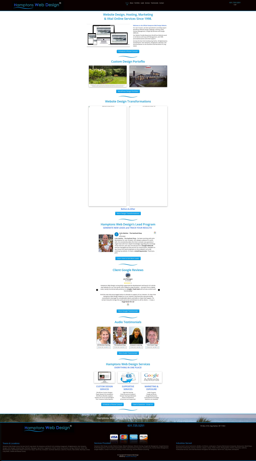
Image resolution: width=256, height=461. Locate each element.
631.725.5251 (235, 2)
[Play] (98, 347)
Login (235, 4)
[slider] (108, 347)
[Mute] (107, 347)
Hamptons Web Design (131, 456)
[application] (103, 347)
